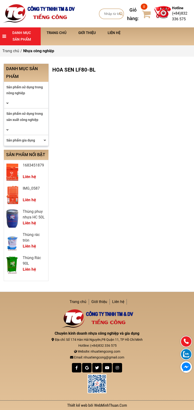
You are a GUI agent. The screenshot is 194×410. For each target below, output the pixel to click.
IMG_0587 (31, 188)
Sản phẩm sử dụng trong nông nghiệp (24, 90)
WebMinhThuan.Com (110, 405)
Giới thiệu (87, 33)
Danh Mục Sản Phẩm (21, 36)
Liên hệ (114, 33)
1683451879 (33, 165)
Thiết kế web (77, 405)
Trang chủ (56, 33)
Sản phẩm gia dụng (20, 140)
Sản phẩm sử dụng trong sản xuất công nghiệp (24, 116)
